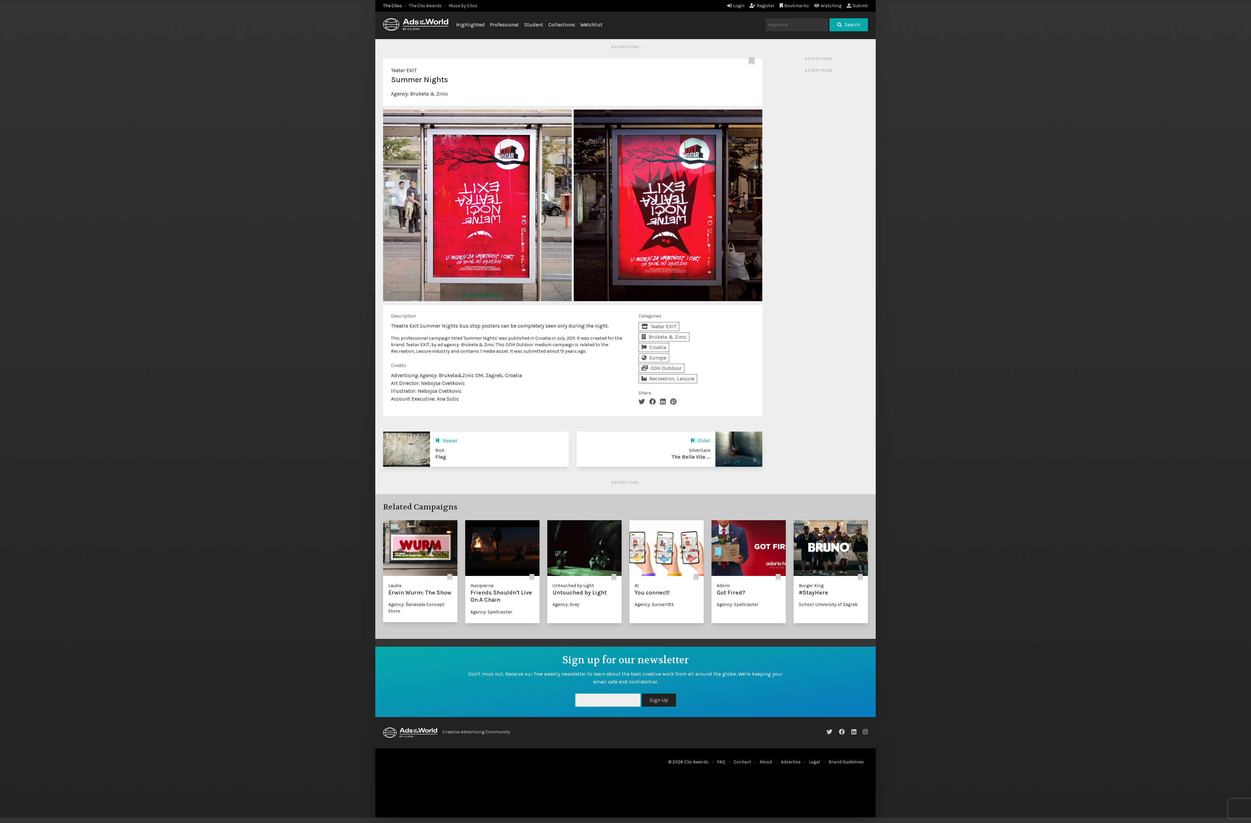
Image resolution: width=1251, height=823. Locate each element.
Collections (561, 25)
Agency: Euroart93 (654, 604)
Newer (449, 440)
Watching (831, 5)
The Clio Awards (425, 5)
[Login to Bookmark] (753, 61)
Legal (814, 762)
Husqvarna (482, 585)
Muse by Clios (463, 5)
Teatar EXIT (404, 70)
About (766, 762)
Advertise (790, 762)
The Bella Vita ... (691, 457)
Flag (440, 457)
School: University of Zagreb (828, 604)
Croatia (657, 347)
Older (703, 440)
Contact (742, 762)
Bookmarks (796, 5)
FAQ (721, 762)
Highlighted (470, 25)
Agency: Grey (566, 604)
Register (765, 5)
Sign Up (805, 700)
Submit (860, 5)
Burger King (811, 585)
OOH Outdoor (666, 368)
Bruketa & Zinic (429, 94)
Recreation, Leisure (671, 378)
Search (852, 25)
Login (738, 5)
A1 (637, 585)
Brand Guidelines (846, 762)
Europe (657, 358)
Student (533, 25)
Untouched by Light (573, 585)
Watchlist (591, 25)
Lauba (394, 585)
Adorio (723, 585)
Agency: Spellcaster (491, 612)
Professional (504, 25)
